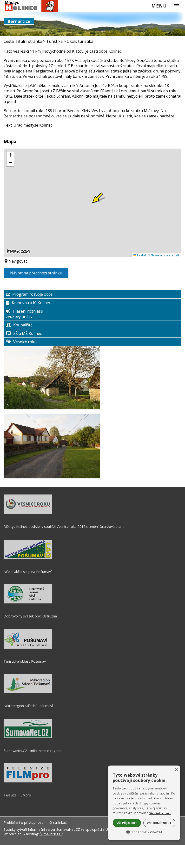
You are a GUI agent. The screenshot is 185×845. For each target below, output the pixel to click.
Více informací (160, 813)
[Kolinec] (29, 6)
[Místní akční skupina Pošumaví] (28, 557)
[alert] (144, 803)
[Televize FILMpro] (28, 781)
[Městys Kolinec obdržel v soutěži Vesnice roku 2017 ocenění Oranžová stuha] (28, 512)
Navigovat (17, 261)
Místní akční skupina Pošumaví (28, 571)
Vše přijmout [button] (127, 823)
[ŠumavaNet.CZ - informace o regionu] (28, 737)
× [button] (176, 770)
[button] (144, 832)
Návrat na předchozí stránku (36, 273)
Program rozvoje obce (32, 294)
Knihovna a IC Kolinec (31, 302)
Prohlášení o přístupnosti (24, 822)
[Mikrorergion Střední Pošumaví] (28, 692)
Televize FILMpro (17, 795)
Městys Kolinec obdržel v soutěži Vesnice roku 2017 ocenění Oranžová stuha (64, 526)
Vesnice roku (25, 341)
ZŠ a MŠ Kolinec (27, 333)
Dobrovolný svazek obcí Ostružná (30, 616)
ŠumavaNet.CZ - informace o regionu (33, 750)
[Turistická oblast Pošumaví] (28, 647)
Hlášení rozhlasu (28, 311)
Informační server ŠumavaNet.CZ (54, 829)
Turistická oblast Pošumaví (25, 661)
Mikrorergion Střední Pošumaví (28, 705)
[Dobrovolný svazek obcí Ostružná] (28, 602)
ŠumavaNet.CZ (51, 834)
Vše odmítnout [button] (159, 823)
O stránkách (58, 822)
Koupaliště (23, 325)
